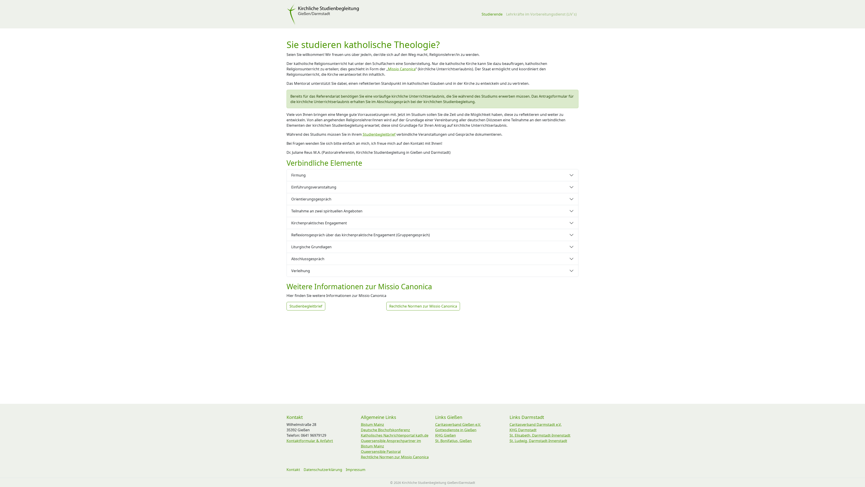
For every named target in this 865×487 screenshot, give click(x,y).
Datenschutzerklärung (323, 469)
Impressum (355, 469)
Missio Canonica (402, 69)
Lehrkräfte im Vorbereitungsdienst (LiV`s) (541, 14)
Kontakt (293, 469)
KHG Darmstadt (523, 429)
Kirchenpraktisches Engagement (319, 223)
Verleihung (300, 270)
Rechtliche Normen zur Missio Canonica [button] (423, 306)
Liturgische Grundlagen (311, 246)
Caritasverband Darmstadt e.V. (536, 424)
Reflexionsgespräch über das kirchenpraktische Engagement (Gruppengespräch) (360, 234)
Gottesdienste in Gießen (455, 429)
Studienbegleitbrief (379, 134)
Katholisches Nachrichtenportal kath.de (394, 435)
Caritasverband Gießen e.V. (458, 424)
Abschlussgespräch (307, 258)
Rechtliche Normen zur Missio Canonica (395, 457)
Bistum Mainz (372, 424)
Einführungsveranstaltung (313, 187)
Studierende (492, 14)
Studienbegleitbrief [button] (305, 306)
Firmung (298, 175)
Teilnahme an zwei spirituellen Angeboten (326, 211)
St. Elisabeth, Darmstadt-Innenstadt (540, 435)
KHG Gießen (445, 435)
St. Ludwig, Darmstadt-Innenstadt (538, 440)
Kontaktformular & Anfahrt (310, 440)
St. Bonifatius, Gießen (453, 440)
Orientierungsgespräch (311, 199)
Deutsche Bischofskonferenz (385, 429)
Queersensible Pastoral (381, 451)
